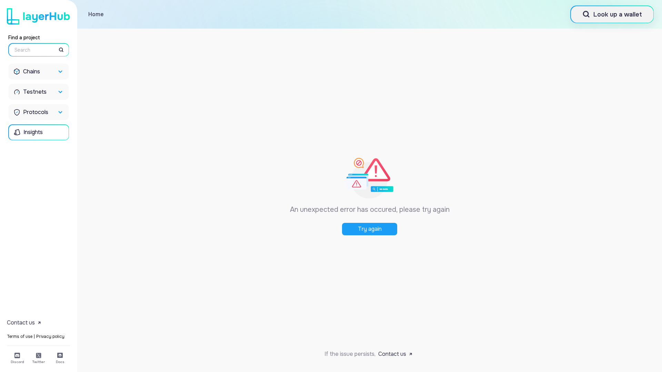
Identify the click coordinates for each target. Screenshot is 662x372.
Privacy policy (50, 336)
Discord (17, 362)
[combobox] (30, 50)
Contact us (392, 354)
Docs (60, 362)
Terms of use (19, 336)
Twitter (38, 362)
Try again (370, 228)
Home (96, 14)
